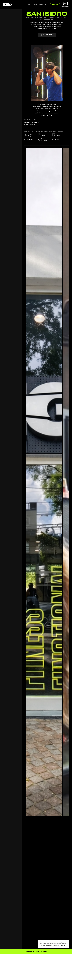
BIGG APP (29, 4)
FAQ (45, 4)
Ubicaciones (35, 4)
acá (57, 945)
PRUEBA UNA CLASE (36, 951)
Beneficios (41, 4)
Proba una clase (55, 4)
